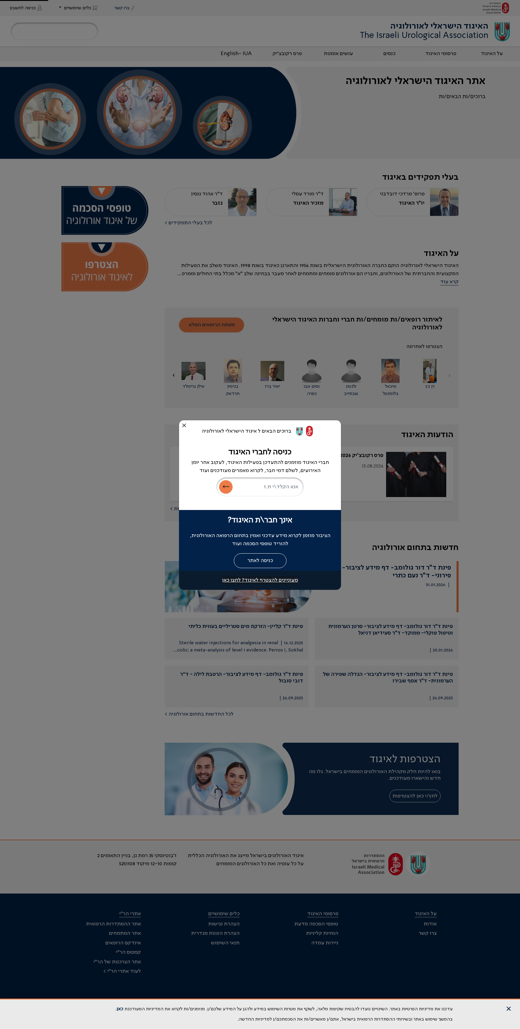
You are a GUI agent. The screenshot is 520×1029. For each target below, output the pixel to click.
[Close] (184, 425)
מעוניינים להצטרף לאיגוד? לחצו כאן (260, 580)
